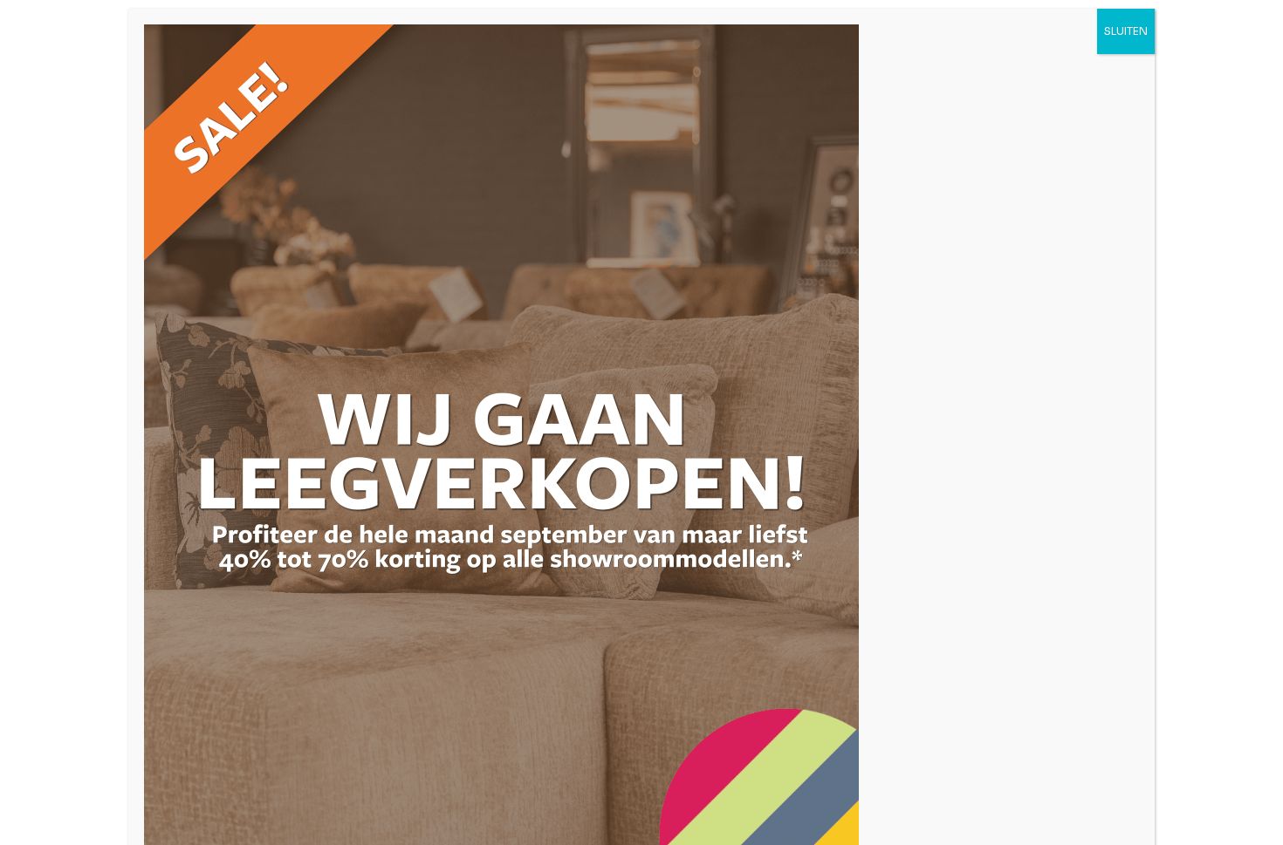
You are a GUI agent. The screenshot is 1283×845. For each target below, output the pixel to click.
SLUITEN (1126, 30)
